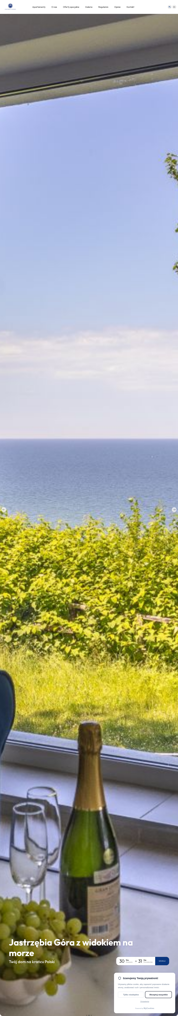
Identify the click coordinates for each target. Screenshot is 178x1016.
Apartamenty (38, 7)
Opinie (117, 7)
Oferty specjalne (71, 7)
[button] (3, 509)
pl (170, 7)
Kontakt (130, 7)
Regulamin (103, 7)
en (174, 7)
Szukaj (162, 961)
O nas (54, 7)
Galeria (88, 7)
